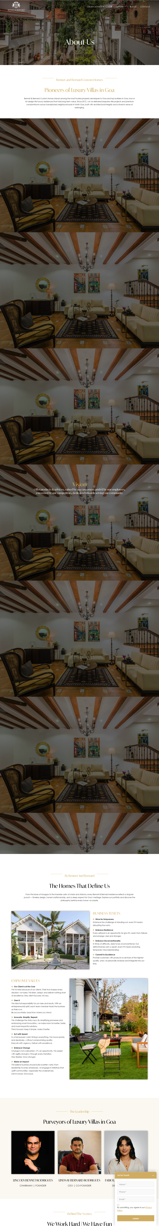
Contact (145, 6)
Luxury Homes (94, 6)
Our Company (116, 6)
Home (13, 62)
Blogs (133, 6)
